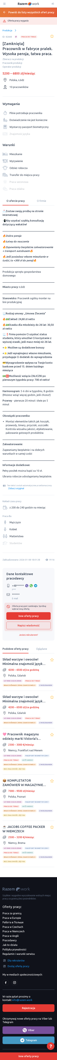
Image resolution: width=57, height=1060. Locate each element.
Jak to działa (10, 944)
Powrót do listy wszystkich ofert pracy (31, 12)
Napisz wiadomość (29, 625)
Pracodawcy (10, 940)
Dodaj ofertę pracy (18, 966)
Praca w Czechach (13, 926)
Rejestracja (28, 1008)
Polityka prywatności (14, 949)
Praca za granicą (12, 913)
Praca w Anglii (11, 935)
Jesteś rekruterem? (28, 635)
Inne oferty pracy (29, 616)
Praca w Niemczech (14, 931)
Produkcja (7, 30)
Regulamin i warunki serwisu (19, 953)
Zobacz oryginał (16, 488)
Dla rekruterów (16, 960)
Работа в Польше (13, 922)
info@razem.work (22, 1000)
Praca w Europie (12, 917)
